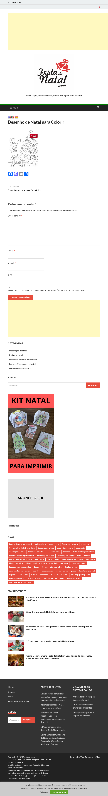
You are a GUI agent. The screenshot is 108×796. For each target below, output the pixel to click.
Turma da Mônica (34, 578)
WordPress (85, 757)
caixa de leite (40, 544)
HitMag (97, 757)
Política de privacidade (18, 701)
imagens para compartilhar (20, 567)
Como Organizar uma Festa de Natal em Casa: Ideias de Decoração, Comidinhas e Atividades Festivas (59, 657)
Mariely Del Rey (20, 776)
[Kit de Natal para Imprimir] (31, 471)
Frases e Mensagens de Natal (22, 364)
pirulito (34, 575)
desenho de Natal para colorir (21, 556)
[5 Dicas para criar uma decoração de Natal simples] (16, 641)
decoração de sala (35, 552)
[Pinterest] (99, 7)
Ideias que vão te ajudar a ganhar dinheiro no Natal (47, 563)
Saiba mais (44, 792)
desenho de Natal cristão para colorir (78, 552)
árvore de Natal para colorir (20, 582)
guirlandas (90, 559)
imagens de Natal (78, 563)
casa (51, 544)
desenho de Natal (52, 552)
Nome (11, 251)
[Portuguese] (12, 117)
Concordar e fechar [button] (59, 792)
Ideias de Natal (16, 355)
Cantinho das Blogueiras (24, 770)
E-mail (12, 263)
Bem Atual (11, 770)
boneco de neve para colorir (21, 544)
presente (44, 575)
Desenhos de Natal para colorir (23, 359)
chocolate (85, 544)
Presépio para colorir (59, 575)
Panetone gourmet (87, 571)
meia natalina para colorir (19, 571)
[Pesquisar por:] (54, 385)
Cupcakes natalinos (46, 548)
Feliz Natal (39, 559)
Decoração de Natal (18, 350)
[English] (9, 117)
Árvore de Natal (73, 578)
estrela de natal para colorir (21, 559)
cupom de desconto (65, 548)
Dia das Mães (18, 773)
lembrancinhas (71, 567)
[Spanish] (16, 117)
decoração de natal (17, 552)
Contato (12, 692)
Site (10, 275)
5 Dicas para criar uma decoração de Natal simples (50, 641)
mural (35, 571)
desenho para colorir (45, 556)
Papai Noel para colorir (18, 575)
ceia (57, 544)
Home (11, 687)
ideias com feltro (16, 563)
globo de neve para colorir (73, 559)
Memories (30, 776)
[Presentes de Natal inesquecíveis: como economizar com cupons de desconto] (16, 627)
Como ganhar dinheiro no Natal (22, 548)
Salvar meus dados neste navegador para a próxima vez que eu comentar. (47, 290)
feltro (49, 559)
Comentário (15, 216)
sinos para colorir (16, 578)
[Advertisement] (58, 31)
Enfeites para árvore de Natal (69, 556)
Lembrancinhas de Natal (20, 368)
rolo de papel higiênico (80, 575)
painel (73, 571)
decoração (80, 548)
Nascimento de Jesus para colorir (54, 571)
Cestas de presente (70, 544)
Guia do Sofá (43, 773)
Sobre (10, 696)
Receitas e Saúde (41, 776)
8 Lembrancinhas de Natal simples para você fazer (50, 612)
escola (87, 556)
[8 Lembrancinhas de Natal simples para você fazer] (16, 612)
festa (57, 559)
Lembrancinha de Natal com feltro (48, 567)
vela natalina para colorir (54, 578)
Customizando (38, 770)
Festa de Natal (29, 773)
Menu (15, 108)
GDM (36, 773)
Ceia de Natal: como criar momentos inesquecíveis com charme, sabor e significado (54, 696)
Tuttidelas (16, 2)
